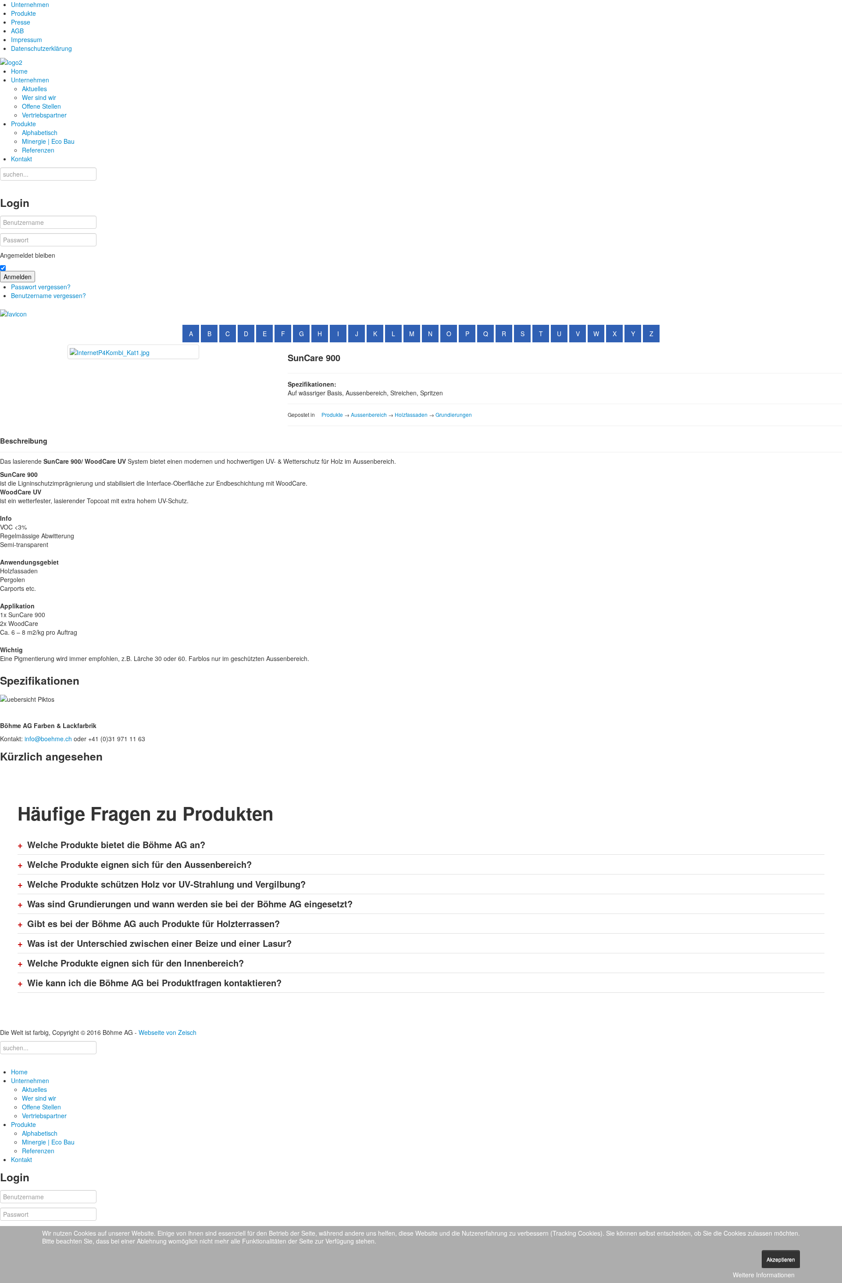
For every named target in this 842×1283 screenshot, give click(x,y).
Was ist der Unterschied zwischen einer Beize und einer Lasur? (159, 943)
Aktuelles (34, 88)
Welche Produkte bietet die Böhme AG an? (116, 844)
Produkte (23, 13)
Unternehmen (30, 4)
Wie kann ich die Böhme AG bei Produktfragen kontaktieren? (154, 982)
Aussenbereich (369, 414)
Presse (20, 22)
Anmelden (18, 276)
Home (19, 71)
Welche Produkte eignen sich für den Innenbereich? (135, 963)
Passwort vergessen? (41, 286)
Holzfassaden (411, 414)
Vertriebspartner (44, 114)
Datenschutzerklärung (41, 48)
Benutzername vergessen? (48, 295)
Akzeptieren (781, 1259)
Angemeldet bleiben (27, 255)
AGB (17, 30)
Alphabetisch (39, 132)
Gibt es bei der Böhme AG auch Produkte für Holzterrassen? (153, 923)
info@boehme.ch (48, 738)
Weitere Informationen (764, 1274)
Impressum (26, 39)
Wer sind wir (39, 97)
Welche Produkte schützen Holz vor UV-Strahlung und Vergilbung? (166, 884)
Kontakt (21, 158)
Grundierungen (453, 414)
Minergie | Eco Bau (48, 141)
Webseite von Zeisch (167, 1032)
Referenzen (38, 150)
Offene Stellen (41, 106)
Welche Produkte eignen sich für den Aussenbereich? (139, 864)
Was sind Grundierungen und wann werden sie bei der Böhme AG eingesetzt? (190, 903)
